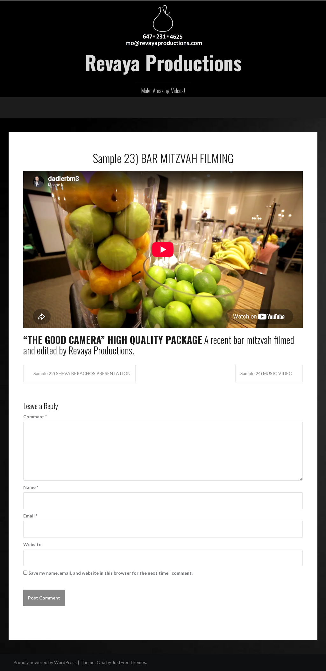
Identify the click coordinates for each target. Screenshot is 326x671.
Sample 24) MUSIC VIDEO (266, 373)
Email (30, 515)
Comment (35, 416)
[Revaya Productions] (163, 24)
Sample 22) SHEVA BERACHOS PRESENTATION (82, 373)
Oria (101, 662)
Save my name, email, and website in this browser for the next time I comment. (110, 573)
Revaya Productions (163, 62)
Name (30, 487)
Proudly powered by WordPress (45, 662)
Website (32, 544)
